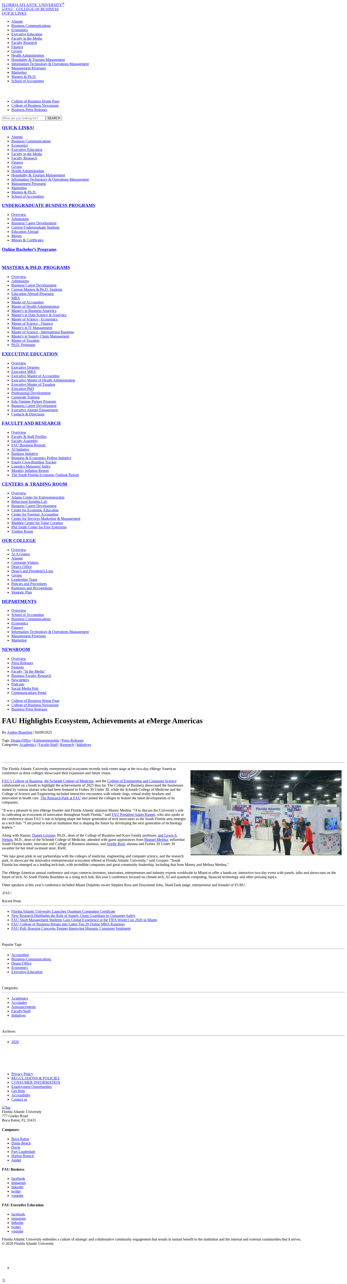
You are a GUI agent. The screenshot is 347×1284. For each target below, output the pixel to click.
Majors (16, 236)
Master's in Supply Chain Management (40, 336)
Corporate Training (25, 397)
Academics (27, 745)
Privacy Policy (22, 1074)
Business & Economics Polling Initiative (41, 458)
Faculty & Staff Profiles (29, 437)
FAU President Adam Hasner (133, 815)
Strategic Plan (21, 592)
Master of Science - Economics (34, 319)
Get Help (18, 1091)
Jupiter (16, 1160)
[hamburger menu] (173, 91)
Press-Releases (73, 740)
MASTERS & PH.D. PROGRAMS (36, 267)
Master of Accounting (27, 302)
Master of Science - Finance (32, 323)
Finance (17, 47)
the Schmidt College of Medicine (68, 781)
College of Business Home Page (35, 101)
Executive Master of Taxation (33, 384)
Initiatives (83, 745)
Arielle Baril (115, 844)
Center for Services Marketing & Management (45, 519)
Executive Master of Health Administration (43, 380)
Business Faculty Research (31, 676)
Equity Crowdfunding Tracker (33, 462)
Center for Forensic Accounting (34, 514)
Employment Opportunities (31, 1087)
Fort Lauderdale (23, 1152)
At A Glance (20, 554)
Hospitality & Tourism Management (38, 60)
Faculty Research (24, 43)
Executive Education (26, 34)
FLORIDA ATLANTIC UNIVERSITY (33, 5)
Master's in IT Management (31, 328)
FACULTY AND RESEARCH (31, 423)
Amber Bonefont (19, 732)
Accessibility (20, 1095)
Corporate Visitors (24, 563)
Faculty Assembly (24, 441)
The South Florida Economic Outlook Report (45, 475)
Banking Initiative (24, 454)
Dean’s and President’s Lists (32, 571)
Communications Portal (28, 693)
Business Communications (31, 26)
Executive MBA (23, 372)
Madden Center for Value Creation (37, 523)
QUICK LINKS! (18, 127)
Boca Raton (20, 1139)
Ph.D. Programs (23, 345)
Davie (15, 1147)
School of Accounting (27, 81)
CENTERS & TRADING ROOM (34, 484)
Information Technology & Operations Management (50, 64)
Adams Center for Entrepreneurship (37, 497)
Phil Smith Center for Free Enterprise (39, 527)
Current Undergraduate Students (35, 227)
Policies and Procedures (29, 584)
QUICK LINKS (14, 13)
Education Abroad (24, 232)
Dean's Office (21, 567)
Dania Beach (21, 1143)
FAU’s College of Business (22, 781)
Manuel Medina (156, 840)
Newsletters (20, 680)
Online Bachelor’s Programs (29, 249)
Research (67, 745)
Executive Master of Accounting (35, 376)
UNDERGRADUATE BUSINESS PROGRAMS (48, 205)
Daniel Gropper (43, 835)
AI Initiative (20, 449)
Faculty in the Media (26, 38)
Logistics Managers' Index (31, 466)
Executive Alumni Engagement (34, 410)
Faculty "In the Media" (28, 671)
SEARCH (53, 118)
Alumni (17, 21)
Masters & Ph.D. (23, 77)
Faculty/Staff (48, 745)
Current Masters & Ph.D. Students (36, 289)
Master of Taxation (25, 340)
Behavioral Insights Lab (29, 502)
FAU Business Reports (28, 445)
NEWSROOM (16, 649)
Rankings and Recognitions (31, 588)
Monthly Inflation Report (30, 471)
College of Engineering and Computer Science (142, 781)
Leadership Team (24, 580)
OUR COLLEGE (19, 540)
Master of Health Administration (35, 306)
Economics (19, 30)
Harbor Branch (22, 1156)
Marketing (19, 72)
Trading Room (22, 531)
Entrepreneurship (46, 740)
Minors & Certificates (27, 240)
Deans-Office (21, 740)
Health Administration (27, 55)
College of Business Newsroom (35, 105)
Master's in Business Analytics (33, 311)
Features (17, 667)
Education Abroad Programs (32, 294)
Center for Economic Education (35, 510)
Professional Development (31, 393)
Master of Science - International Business (42, 332)
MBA (15, 298)
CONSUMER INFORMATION (35, 1082)
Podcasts (17, 684)
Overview (18, 215)
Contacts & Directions (27, 414)
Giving (16, 51)
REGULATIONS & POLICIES (35, 1078)
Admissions (20, 219)
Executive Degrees (25, 367)
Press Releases (22, 663)
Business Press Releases (29, 110)
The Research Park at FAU (60, 798)
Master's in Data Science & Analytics (39, 315)
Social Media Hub (24, 688)
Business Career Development (33, 223)
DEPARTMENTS (19, 601)
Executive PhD (22, 389)
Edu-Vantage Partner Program (33, 401)
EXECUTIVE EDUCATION (30, 353)
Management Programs (28, 68)
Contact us (19, 1099)
